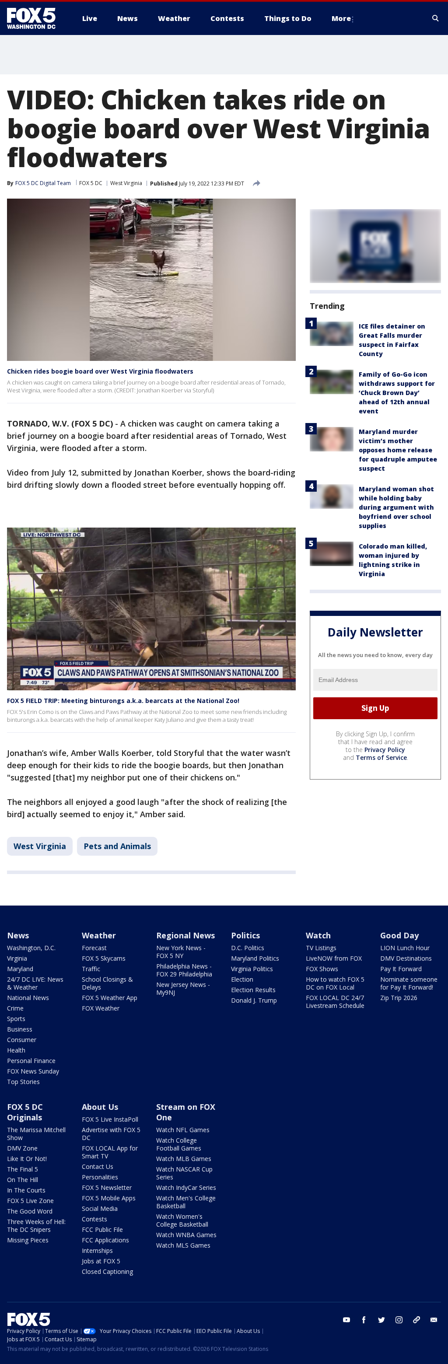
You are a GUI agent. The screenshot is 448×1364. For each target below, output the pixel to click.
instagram (399, 1320)
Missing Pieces (28, 1240)
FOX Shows (322, 969)
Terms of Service (381, 757)
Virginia (17, 958)
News (18, 935)
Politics (245, 935)
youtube (347, 1320)
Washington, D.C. (31, 948)
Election (242, 979)
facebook (364, 1320)
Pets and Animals (117, 846)
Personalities (100, 1177)
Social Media (100, 1208)
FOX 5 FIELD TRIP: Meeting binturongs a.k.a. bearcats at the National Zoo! (123, 700)
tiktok (417, 1320)
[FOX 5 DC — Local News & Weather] (36, 18)
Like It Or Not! (27, 1158)
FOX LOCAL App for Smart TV (110, 1152)
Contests (94, 1219)
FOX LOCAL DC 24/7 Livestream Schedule (335, 1001)
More (341, 18)
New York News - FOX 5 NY (181, 952)
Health (16, 1050)
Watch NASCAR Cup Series (184, 1173)
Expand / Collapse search (435, 18)
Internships (97, 1250)
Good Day (399, 935)
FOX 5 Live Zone (30, 1200)
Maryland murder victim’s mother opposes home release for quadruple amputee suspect (398, 449)
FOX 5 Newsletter (107, 1187)
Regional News (185, 935)
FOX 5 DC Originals (25, 1112)
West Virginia (126, 183)
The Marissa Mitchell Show (36, 1134)
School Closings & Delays (107, 983)
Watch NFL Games (183, 1130)
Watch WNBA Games (186, 1235)
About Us (100, 1107)
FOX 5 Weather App (109, 997)
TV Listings (321, 948)
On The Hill (22, 1179)
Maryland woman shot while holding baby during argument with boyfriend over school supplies (396, 507)
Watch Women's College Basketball (182, 1220)
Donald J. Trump (254, 1000)
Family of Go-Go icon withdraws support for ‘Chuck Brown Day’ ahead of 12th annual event (397, 392)
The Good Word (29, 1211)
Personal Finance (31, 1060)
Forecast (94, 948)
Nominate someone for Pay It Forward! (409, 983)
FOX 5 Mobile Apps (109, 1198)
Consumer (21, 1039)
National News (28, 997)
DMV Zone (22, 1148)
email (434, 1320)
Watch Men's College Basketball (186, 1202)
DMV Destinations (406, 958)
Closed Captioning (107, 1271)
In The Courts (26, 1190)
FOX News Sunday (33, 1071)
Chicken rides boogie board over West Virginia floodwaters (100, 371)
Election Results (253, 990)
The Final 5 (22, 1169)
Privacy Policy (384, 749)
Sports (16, 1018)
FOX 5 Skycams (104, 958)
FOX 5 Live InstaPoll (110, 1119)
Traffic (91, 969)
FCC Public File (102, 1229)
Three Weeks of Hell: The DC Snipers (36, 1225)
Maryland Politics (255, 958)
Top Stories (23, 1081)
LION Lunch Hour (405, 948)
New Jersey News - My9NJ (183, 988)
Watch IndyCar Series (186, 1187)
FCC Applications (105, 1240)
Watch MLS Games (183, 1245)
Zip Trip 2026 (398, 997)
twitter (381, 1320)
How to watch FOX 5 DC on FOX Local (335, 983)
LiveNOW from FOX (334, 958)
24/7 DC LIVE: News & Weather (35, 983)
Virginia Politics (252, 969)
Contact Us (97, 1166)
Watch (318, 935)
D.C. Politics (247, 948)
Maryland (20, 969)
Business (19, 1029)
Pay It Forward (401, 969)
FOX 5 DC (90, 183)
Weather (99, 935)
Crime (15, 1008)
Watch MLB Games (183, 1158)
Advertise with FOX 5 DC (111, 1134)
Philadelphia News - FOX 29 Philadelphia (184, 970)
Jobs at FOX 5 (101, 1261)
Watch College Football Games (178, 1144)
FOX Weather (100, 1008)
